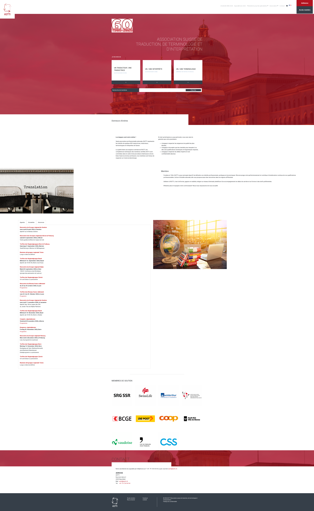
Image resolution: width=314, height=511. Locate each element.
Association (273, 6)
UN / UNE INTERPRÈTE (153, 70)
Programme (23, 288)
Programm (23, 296)
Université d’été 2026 (226, 6)
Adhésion (304, 3)
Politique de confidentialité (170, 501)
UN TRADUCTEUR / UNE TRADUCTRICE (123, 70)
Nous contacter (131, 499)
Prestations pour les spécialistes (257, 6)
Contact (282, 6)
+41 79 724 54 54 (124, 483)
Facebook (145, 498)
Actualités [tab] (31, 222)
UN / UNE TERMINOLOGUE (186, 70)
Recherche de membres (119, 90)
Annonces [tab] (41, 222)
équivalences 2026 (240, 6)
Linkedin (145, 499)
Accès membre (304, 10)
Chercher (193, 90)
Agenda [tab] (22, 222)
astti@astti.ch (173, 469)
